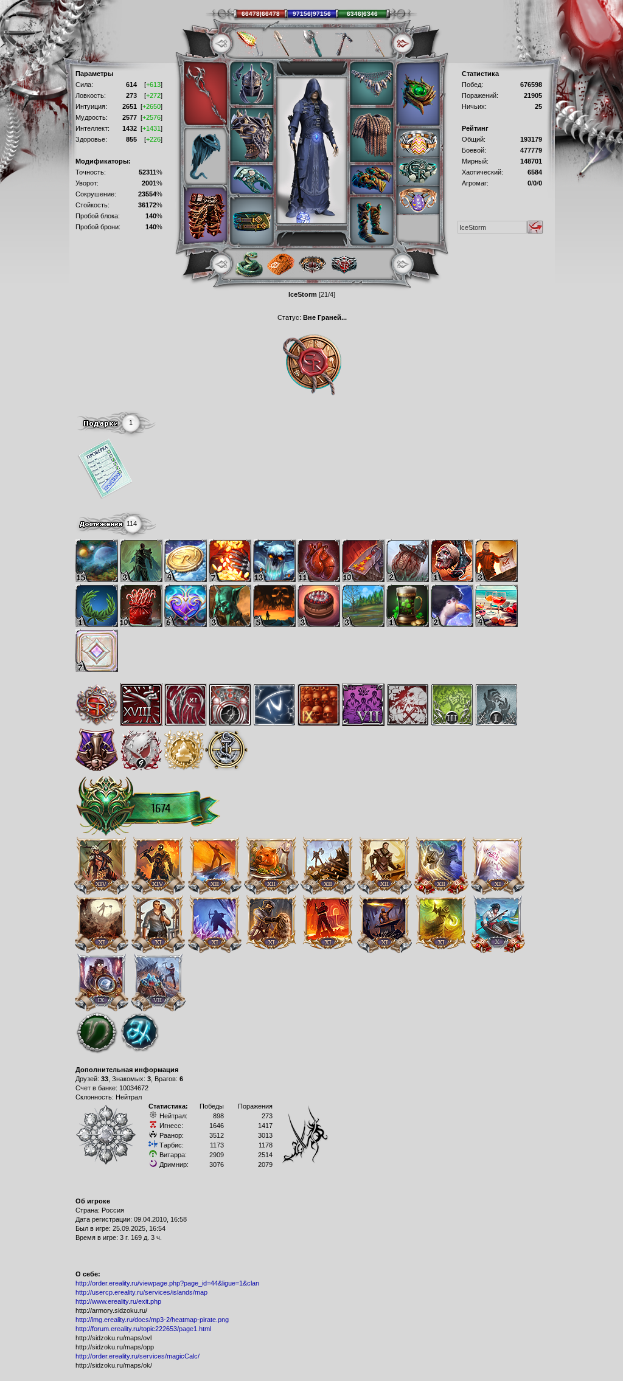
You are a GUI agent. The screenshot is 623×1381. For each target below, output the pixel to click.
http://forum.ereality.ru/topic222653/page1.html (143, 1328)
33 (104, 1078)
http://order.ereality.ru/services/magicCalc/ (137, 1356)
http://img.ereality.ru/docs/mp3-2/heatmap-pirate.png (152, 1319)
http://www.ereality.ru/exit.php (118, 1301)
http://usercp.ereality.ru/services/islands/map (141, 1292)
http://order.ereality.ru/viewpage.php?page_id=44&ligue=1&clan (167, 1283)
